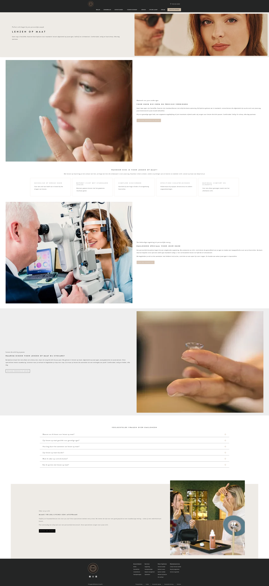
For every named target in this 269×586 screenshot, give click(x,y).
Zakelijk (163, 9)
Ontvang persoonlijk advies (149, 120)
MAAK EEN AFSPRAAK (174, 9)
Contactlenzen (118, 9)
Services (143, 9)
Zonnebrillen (107, 9)
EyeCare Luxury (153, 9)
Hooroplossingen (132, 9)
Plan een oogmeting (145, 262)
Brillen (98, 9)
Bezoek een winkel (47, 531)
